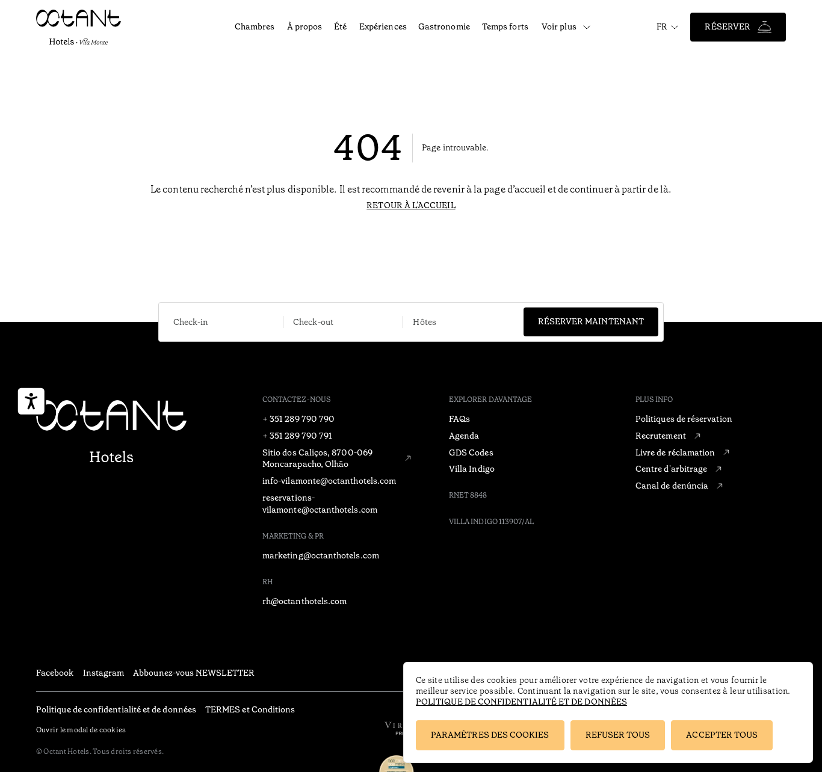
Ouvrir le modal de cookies (81, 730)
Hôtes (424, 322)
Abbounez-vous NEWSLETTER (194, 672)
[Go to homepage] (91, 27)
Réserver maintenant (591, 321)
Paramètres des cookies (490, 734)
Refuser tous (618, 734)
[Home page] (111, 432)
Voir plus (559, 26)
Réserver (727, 26)
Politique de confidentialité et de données (521, 701)
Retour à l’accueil (410, 205)
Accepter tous (722, 734)
